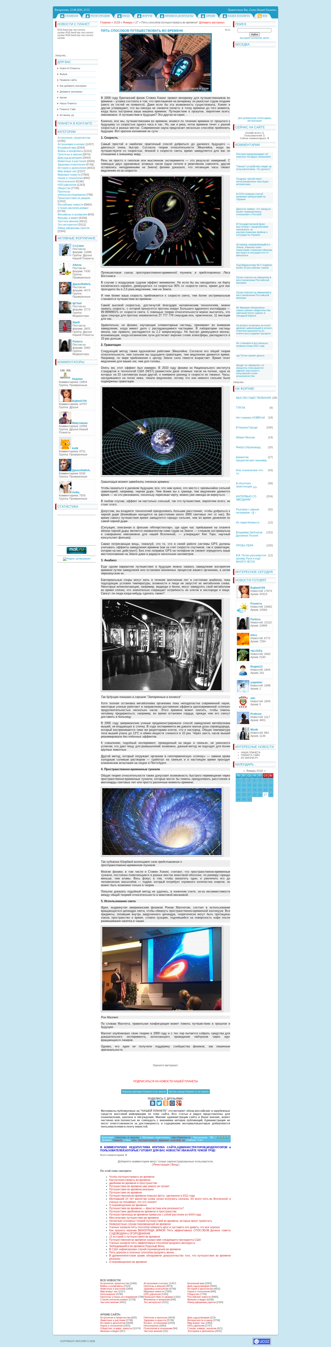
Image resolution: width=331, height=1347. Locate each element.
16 (243, 790)
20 (265, 790)
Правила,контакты (179, 16)
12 (259, 785)
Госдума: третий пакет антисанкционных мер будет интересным (252, 181)
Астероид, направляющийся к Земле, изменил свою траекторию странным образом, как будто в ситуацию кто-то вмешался (254, 250)
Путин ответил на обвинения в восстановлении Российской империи (253, 280)
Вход (125, 16)
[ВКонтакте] (152, 1103)
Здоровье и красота (155, 1320)
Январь (127, 22)
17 (249, 790)
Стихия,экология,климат (73, 208)
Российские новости (70, 204)
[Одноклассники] (165, 1103)
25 (254, 794)
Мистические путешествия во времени (134, 1217)
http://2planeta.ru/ (181, 1137)
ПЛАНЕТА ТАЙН (250, 755)
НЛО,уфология (67, 184)
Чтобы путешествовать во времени (131, 1176)
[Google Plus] (178, 1103)
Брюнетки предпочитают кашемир (251, 459)
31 (249, 799)
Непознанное (66, 181)
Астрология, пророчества (74, 137)
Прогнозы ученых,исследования (72, 193)
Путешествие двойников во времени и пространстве (143, 1211)
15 (238, 790)
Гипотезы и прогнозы (156, 1317)
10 (249, 785)
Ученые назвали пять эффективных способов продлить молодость (152, 1243)
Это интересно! (68, 224)
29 (238, 799)
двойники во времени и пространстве (133, 1183)
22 (238, 794)
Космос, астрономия (155, 1323)
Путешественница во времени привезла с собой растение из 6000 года (155, 1214)
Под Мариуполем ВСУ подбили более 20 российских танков (254, 266)
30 (243, 799)
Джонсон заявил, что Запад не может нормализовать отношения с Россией (253, 212)
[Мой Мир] (172, 1103)
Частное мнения (153, 1331)
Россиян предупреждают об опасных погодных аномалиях (253, 155)
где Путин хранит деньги (250, 355)
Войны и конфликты (70, 151)
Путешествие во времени (125, 1192)
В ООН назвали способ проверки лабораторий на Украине (250, 196)
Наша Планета (239, 16)
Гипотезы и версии (70, 154)
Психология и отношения (158, 1328)
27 (265, 794)
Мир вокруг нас (67, 171)
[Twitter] (159, 1103)
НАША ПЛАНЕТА (250, 752)
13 (265, 785)
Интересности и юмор (200, 1320)
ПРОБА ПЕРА (244, 545)
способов (175, 1140)
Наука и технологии (70, 178)
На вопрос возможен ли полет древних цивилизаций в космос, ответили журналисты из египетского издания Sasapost (254, 329)
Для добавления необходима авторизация (254, 119)
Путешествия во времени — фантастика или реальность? (146, 1208)
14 (270, 785)
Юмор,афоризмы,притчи (73, 228)
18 (254, 790)
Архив (210, 16)
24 (249, 794)
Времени (164, 1140)
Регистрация (100, 16)
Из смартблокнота (247, 522)
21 (270, 790)
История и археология (72, 168)
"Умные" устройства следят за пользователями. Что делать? (253, 167)
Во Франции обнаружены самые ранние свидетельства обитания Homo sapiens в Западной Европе (253, 311)
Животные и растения (72, 161)
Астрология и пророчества (115, 1317)
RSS (265, 16)
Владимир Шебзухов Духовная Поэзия (249, 534)
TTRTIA (240, 407)
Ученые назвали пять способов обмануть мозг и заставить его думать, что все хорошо (164, 1227)
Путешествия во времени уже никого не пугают (139, 1186)
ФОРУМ (147, 16)
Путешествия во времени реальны (131, 1189)
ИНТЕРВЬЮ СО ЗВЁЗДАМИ (246, 498)
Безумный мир (67, 147)
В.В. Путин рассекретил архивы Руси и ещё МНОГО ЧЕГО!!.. (251, 558)
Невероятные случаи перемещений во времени (140, 1224)
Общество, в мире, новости (116, 1328)
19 (259, 790)
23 (243, 794)
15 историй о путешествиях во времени (134, 1236)
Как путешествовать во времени (129, 1180)
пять (134, 1140)
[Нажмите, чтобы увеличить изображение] (165, 62)
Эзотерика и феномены (200, 1331)
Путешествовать (147, 1140)
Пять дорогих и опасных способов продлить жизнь (141, 1252)
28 (270, 794)
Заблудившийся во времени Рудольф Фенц (136, 1246)
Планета (117, 1140)
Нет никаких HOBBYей (250, 417)
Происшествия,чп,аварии (74, 198)
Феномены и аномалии (72, 214)
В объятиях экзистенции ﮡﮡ (246, 485)
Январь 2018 (254, 770)
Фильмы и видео (68, 218)
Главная (71, 16)
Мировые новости (69, 174)
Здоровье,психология (71, 164)
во (183, 1140)
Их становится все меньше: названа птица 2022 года (252, 344)
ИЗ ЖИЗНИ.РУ (249, 757)
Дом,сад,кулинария (70, 157)
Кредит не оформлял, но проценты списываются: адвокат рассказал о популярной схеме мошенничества (250, 370)
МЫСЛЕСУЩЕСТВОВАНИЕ (253, 397)
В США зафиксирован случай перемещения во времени (145, 1249)
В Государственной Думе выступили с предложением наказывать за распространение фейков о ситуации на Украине (252, 229)
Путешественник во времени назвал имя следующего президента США (155, 1239)
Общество (64, 188)
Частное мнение (68, 221)
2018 (117, 22)
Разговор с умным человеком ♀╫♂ (247, 511)
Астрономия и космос (71, 144)
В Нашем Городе (247, 427)
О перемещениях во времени (128, 1205)
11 (254, 785)
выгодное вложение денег (254, 37)
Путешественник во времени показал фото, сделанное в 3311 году (152, 1195)
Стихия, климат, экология (201, 1328)
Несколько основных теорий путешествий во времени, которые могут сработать (160, 1220)
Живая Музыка (245, 437)
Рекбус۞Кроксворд (248, 447)
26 (259, 794)
